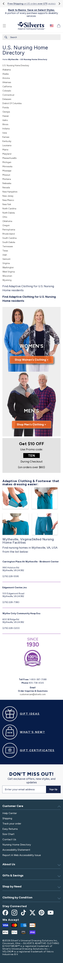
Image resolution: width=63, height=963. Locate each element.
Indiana (6, 128)
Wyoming (6, 280)
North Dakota (8, 213)
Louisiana (6, 145)
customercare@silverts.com (33, 694)
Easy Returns (10, 828)
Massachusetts (9, 158)
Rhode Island (8, 234)
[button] (4, 26)
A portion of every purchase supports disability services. (31, 13)
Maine (5, 149)
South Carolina (9, 238)
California (7, 86)
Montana (6, 179)
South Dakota (8, 242)
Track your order (11, 823)
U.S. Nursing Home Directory (15, 65)
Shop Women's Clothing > (31, 359)
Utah (4, 255)
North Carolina (9, 208)
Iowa (4, 133)
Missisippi (6, 170)
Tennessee (7, 246)
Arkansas (6, 82)
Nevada (6, 187)
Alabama (6, 69)
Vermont (6, 259)
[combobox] (31, 37)
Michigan (6, 162)
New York (6, 204)
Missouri (6, 175)
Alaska (5, 74)
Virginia (6, 263)
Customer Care (12, 806)
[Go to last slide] (4, 3)
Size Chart (8, 834)
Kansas (5, 137)
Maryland (6, 154)
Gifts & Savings (12, 875)
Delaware (6, 99)
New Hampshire (9, 192)
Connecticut (8, 95)
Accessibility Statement (16, 849)
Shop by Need (11, 886)
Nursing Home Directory (16, 844)
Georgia (6, 112)
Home (5, 59)
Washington (8, 267)
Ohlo (4, 217)
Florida (5, 107)
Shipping (7, 818)
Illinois (5, 124)
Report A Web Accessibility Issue (21, 855)
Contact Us (9, 839)
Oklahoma (7, 221)
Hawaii (5, 116)
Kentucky (6, 141)
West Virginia (8, 271)
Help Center (9, 813)
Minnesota (7, 166)
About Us (8, 864)
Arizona (6, 78)
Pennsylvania (8, 229)
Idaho (5, 120)
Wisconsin (7, 276)
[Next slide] (59, 3)
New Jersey (7, 196)
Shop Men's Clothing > (31, 424)
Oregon (6, 225)
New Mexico (8, 200)
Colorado (6, 91)
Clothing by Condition (17, 897)
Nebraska (6, 183)
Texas (5, 250)
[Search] (6, 37)
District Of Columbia (11, 103)
